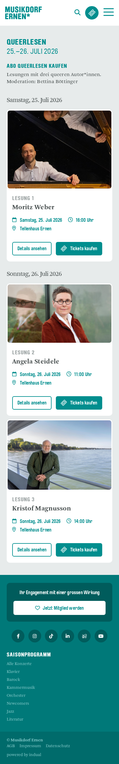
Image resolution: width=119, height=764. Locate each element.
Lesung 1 (23, 199)
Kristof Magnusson (41, 509)
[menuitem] (11, 746)
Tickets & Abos (92, 13)
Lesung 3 (23, 500)
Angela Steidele (36, 362)
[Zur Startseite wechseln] (23, 12)
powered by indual (24, 755)
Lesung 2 (23, 353)
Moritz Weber (33, 207)
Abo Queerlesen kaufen (37, 66)
